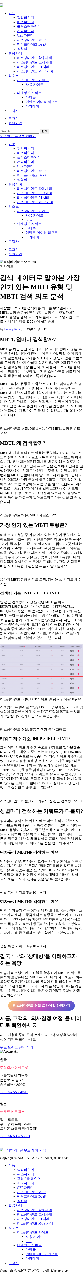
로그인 (14, 118)
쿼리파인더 (25, 17)
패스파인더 (25, 22)
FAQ (29, 89)
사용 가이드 (34, 84)
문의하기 (7, 136)
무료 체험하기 (25, 136)
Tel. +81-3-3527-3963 (15, 1136)
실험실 (22, 49)
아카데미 (32, 106)
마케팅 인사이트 (29, 93)
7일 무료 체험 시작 (32, 1150)
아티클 (31, 97)
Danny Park (12, 329)
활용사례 (15, 53)
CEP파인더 (25, 35)
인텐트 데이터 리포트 (42, 102)
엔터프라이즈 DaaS (31, 44)
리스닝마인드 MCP (31, 40)
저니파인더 (25, 31)
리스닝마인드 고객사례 (34, 62)
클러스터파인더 (29, 26)
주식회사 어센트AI (14, 1067)
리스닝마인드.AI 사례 (33, 67)
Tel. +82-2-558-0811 (14, 1092)
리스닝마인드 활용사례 (34, 58)
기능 (12, 13)
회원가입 (15, 123)
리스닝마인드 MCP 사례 (35, 71)
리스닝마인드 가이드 (33, 80)
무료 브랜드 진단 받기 (16, 1047)
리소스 (14, 75)
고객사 (14, 111)
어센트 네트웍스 (12, 1111)
